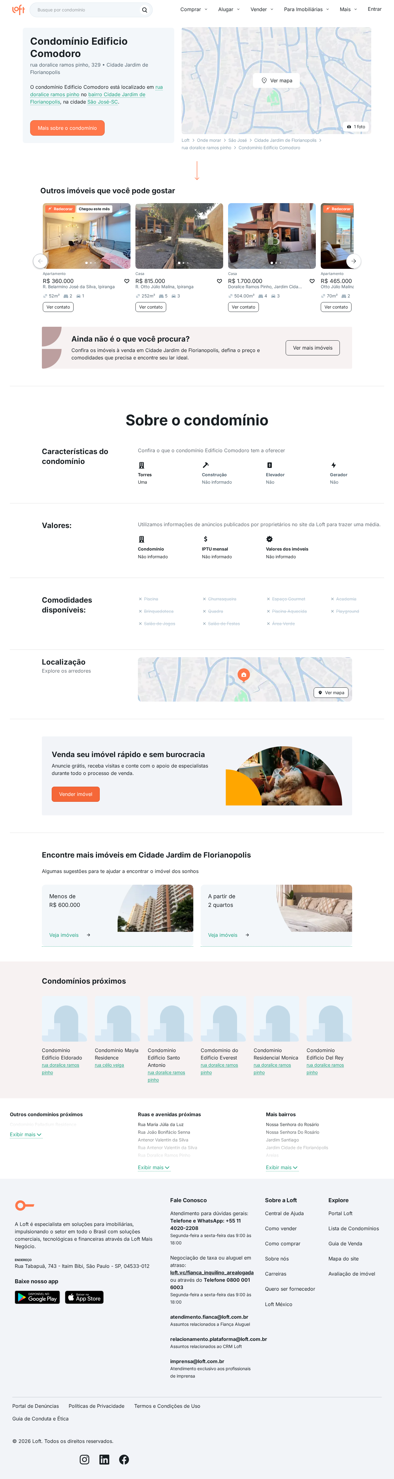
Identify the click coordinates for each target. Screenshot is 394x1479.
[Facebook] (124, 1461)
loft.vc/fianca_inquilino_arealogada (212, 1272)
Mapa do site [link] (343, 1259)
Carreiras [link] (275, 1274)
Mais (345, 9)
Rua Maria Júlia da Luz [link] (161, 1124)
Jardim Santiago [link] (282, 1139)
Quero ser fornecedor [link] (290, 1289)
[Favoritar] (127, 281)
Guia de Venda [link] (345, 1243)
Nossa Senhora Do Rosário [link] (292, 1132)
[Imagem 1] (86, 263)
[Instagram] (85, 1461)
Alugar (225, 9)
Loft (186, 140)
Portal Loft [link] (340, 1213)
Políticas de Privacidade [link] (96, 1406)
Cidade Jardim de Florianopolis (285, 140)
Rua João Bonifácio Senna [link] (164, 1132)
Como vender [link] (281, 1228)
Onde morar (209, 140)
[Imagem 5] (103, 263)
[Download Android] (37, 1298)
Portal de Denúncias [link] (35, 1406)
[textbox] (91, 9)
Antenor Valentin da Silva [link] (163, 1139)
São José (237, 140)
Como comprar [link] (282, 1243)
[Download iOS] (84, 1298)
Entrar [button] (375, 9)
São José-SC (102, 102)
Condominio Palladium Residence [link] (43, 1124)
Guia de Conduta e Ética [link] (40, 1418)
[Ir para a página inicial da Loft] (21, 10)
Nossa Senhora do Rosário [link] (292, 1124)
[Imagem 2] (91, 263)
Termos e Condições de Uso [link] (167, 1406)
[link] (313, 347)
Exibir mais (22, 1134)
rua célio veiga (109, 1064)
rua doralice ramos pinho (206, 147)
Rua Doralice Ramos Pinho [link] (164, 1155)
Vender (259, 9)
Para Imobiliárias (303, 9)
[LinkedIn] (104, 1461)
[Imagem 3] (95, 263)
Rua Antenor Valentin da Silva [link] (167, 1147)
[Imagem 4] (99, 263)
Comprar (190, 9)
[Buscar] (145, 10)
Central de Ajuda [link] (284, 1213)
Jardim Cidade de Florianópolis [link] (297, 1147)
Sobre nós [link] (277, 1259)
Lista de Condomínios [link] (353, 1228)
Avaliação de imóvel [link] (351, 1274)
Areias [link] (272, 1155)
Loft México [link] (278, 1304)
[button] (245, 679)
